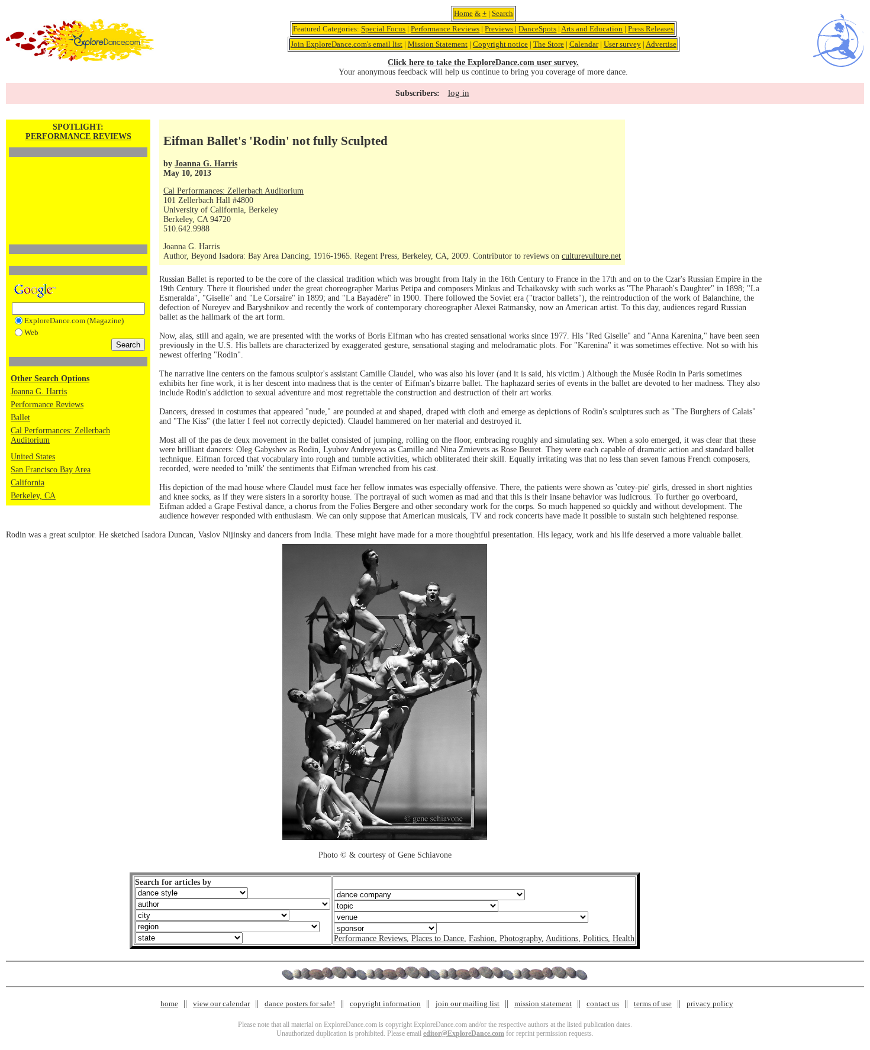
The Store (548, 44)
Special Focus (383, 28)
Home (463, 13)
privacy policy (710, 1003)
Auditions (562, 938)
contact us (603, 1003)
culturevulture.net (591, 256)
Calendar (583, 44)
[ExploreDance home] (80, 58)
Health (623, 938)
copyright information (385, 1003)
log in (458, 93)
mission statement (543, 1003)
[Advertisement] (78, 180)
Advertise (661, 44)
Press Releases (651, 28)
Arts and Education (592, 28)
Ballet (20, 417)
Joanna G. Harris (39, 391)
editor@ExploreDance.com (463, 1033)
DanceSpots (537, 28)
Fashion (482, 938)
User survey (622, 44)
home (169, 1003)
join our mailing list (468, 1003)
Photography (521, 938)
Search (502, 13)
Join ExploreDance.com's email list (346, 44)
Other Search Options (50, 378)
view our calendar (221, 1003)
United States (33, 456)
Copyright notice (500, 44)
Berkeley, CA (33, 495)
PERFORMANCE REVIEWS (78, 136)
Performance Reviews (445, 28)
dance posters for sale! (300, 1003)
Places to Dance (437, 938)
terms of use (653, 1003)
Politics (595, 938)
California (27, 482)
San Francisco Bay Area (51, 469)
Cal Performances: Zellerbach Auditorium (233, 190)
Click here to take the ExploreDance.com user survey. (483, 62)
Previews (499, 28)
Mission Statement (438, 44)
